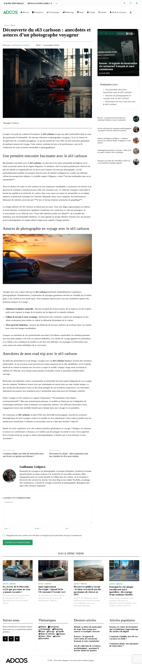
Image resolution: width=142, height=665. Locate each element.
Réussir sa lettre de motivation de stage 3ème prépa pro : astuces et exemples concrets (88, 629)
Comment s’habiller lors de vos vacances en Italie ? (123, 637)
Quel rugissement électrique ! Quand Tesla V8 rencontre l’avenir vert (51, 589)
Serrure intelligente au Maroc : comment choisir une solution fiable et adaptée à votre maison (114, 140)
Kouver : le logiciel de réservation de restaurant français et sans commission (118, 66)
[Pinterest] (130, 3)
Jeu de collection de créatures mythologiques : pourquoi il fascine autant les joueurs (114, 129)
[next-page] (134, 34)
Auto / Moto (10, 25)
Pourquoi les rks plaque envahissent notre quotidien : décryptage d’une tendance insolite (121, 591)
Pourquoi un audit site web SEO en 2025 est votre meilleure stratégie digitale (113, 162)
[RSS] (136, 3)
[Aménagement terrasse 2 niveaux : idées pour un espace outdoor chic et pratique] (136, 151)
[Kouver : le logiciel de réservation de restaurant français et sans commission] (118, 52)
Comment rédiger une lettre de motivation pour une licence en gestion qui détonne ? (23, 454)
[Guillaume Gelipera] (9, 476)
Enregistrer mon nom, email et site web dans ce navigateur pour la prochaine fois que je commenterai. (44, 535)
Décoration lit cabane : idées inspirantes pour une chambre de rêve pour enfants (68, 454)
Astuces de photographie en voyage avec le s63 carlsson (117, 96)
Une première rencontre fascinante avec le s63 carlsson (117, 90)
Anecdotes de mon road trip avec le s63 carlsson (119, 102)
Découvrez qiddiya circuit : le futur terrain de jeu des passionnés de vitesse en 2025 (87, 590)
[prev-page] (129, 34)
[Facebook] (124, 3)
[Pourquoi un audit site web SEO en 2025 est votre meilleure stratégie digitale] (136, 162)
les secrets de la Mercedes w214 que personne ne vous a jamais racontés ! (16, 589)
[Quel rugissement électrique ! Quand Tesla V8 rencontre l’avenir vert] (53, 570)
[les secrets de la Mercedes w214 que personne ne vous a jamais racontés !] (18, 570)
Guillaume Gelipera (21, 45)
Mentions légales (88, 660)
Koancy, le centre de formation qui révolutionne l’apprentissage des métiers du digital (123, 629)
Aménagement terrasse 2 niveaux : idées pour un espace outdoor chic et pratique (114, 151)
